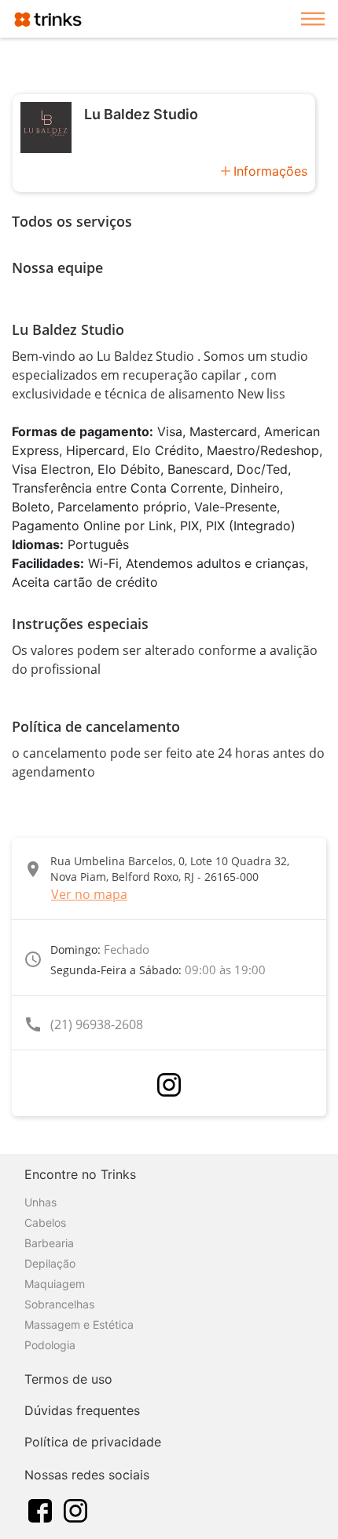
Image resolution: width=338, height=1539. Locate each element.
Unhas (40, 1202)
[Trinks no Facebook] (40, 1509)
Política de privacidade (92, 1442)
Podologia (49, 1345)
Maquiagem (54, 1283)
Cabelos (45, 1222)
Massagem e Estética (79, 1324)
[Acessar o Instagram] (169, 1085)
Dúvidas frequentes (82, 1410)
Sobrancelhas (59, 1304)
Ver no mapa (89, 894)
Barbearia (49, 1243)
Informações (270, 171)
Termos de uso (68, 1379)
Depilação (49, 1263)
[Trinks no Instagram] (75, 1509)
